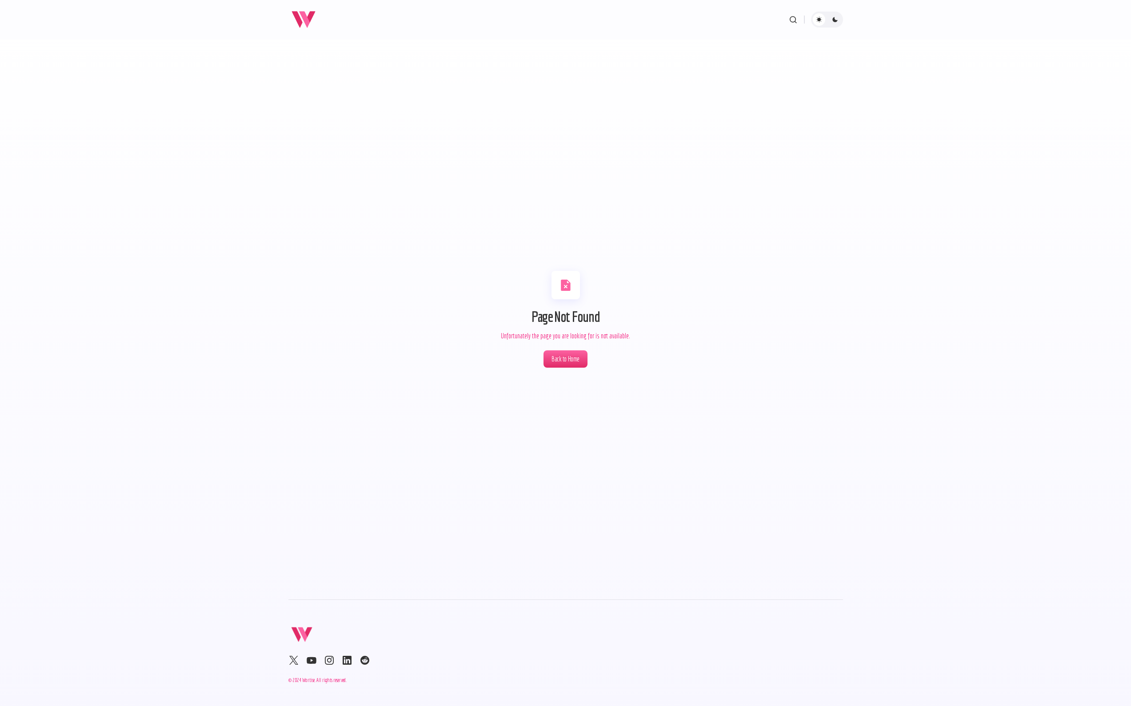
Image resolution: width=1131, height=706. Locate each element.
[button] (793, 19)
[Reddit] (365, 660)
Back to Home (565, 359)
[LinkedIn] (347, 660)
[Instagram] (329, 660)
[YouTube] (311, 660)
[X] (294, 660)
